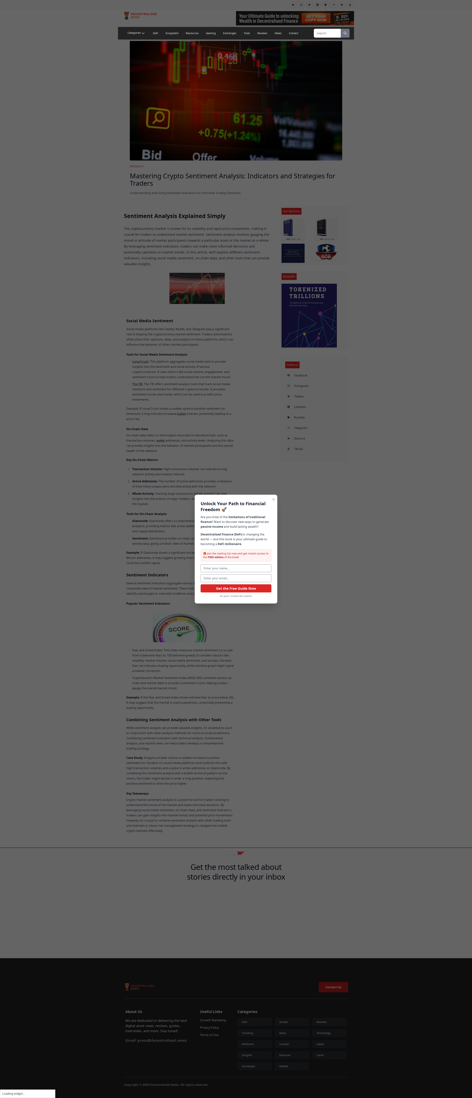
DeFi (155, 33)
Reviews (262, 33)
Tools (247, 33)
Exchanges (229, 33)
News (278, 33)
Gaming (211, 33)
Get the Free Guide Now (236, 588)
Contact (293, 33)
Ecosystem (172, 33)
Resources (192, 33)
